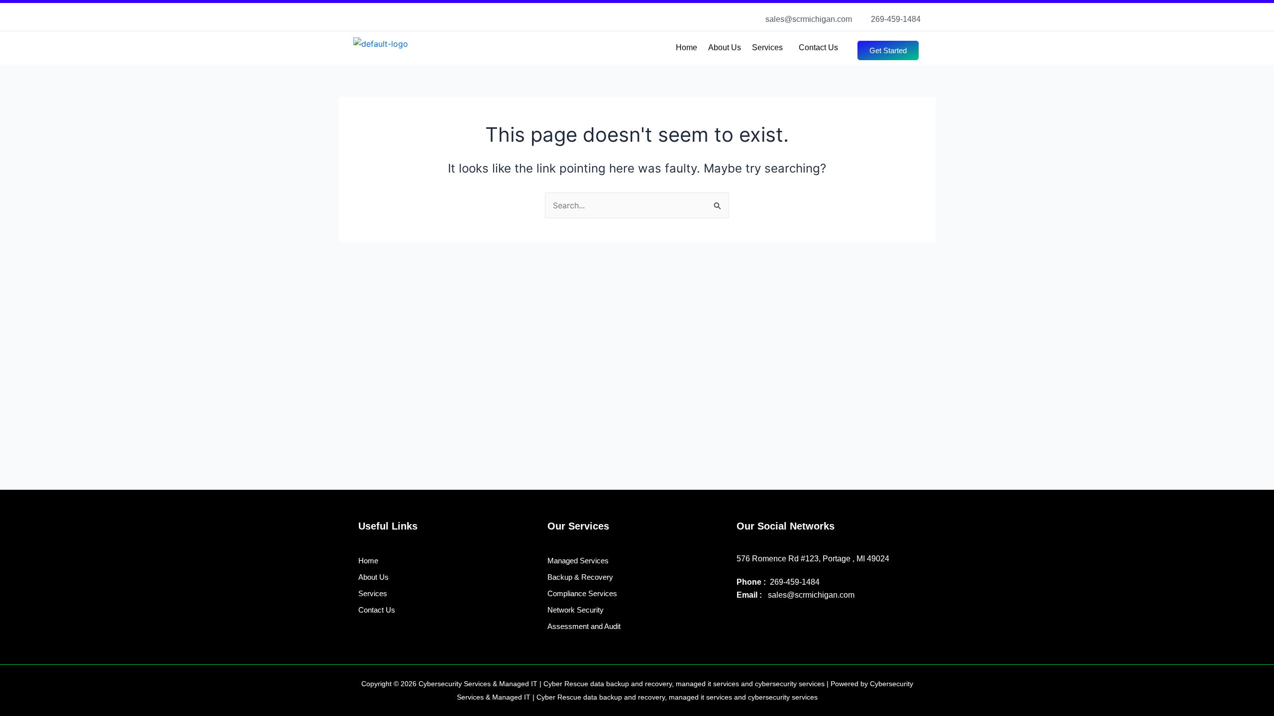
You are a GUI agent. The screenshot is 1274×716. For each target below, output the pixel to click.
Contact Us (818, 47)
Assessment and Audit (584, 626)
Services (767, 47)
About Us (724, 47)
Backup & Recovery (580, 577)
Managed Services (578, 560)
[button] (769, 47)
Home (686, 47)
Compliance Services (582, 593)
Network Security (575, 610)
